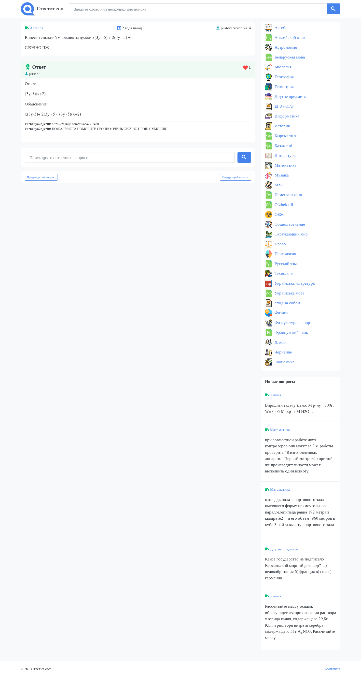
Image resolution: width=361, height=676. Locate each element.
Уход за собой (287, 303)
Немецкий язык (288, 194)
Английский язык (289, 37)
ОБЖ (279, 214)
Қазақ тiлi (283, 145)
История (282, 126)
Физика (281, 312)
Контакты (332, 668)
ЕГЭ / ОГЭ (283, 106)
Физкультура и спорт (293, 322)
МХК (279, 185)
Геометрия (284, 86)
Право (280, 244)
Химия (280, 342)
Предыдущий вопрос (41, 177)
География (284, 76)
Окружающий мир (291, 234)
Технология (284, 273)
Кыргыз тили (285, 135)
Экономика (284, 362)
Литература (285, 155)
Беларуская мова (289, 57)
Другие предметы (290, 96)
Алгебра (36, 27)
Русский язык (286, 263)
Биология (283, 67)
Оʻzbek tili (283, 204)
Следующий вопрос (235, 177)
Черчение (283, 352)
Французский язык (291, 332)
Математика (285, 165)
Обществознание (289, 224)
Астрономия (285, 47)
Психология (285, 253)
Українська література (294, 283)
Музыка (281, 175)
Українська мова (289, 293)
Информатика (286, 116)
